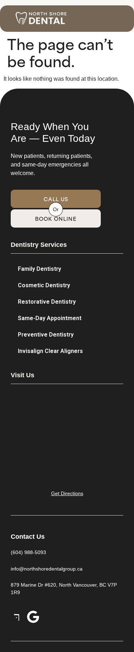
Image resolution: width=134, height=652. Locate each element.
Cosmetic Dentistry (44, 285)
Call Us (56, 199)
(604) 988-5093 (28, 552)
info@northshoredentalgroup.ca (47, 569)
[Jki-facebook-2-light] (17, 617)
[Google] (33, 617)
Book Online (55, 218)
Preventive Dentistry (46, 334)
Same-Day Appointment (49, 318)
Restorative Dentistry (47, 301)
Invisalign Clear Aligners (50, 351)
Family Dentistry (39, 268)
